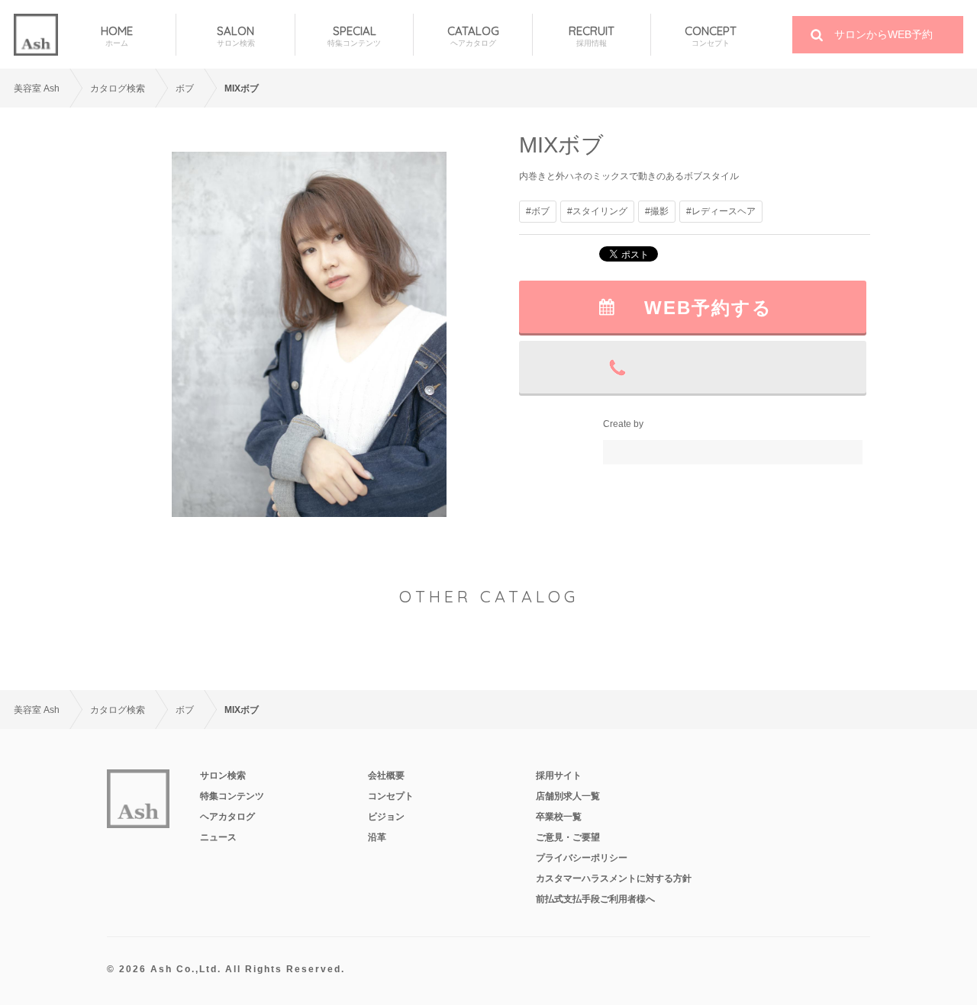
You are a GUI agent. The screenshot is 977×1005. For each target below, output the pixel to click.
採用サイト (559, 775)
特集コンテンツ (232, 796)
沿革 (377, 837)
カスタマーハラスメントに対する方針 (614, 878)
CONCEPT (711, 36)
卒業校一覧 (559, 816)
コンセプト (391, 796)
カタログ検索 (117, 88)
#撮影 (657, 211)
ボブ (185, 88)
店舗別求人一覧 (568, 796)
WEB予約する (708, 307)
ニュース (218, 837)
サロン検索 (223, 775)
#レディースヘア (721, 211)
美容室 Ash (37, 88)
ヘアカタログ (227, 816)
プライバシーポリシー (581, 857)
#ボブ (538, 211)
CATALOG (473, 36)
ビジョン (386, 816)
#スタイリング (597, 211)
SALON (236, 36)
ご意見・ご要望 (568, 837)
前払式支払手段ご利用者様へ (595, 899)
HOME (117, 36)
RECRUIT (591, 36)
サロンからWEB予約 (883, 34)
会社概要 (386, 775)
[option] (309, 334)
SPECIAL (354, 36)
